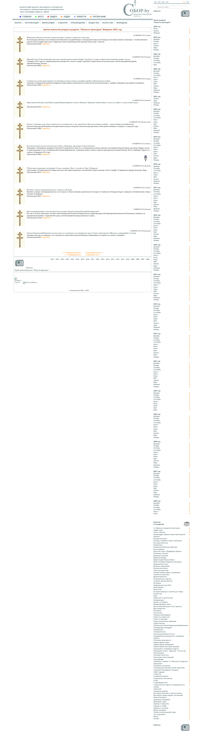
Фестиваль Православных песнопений (168, 695)
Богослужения (158, 549)
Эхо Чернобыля (159, 714)
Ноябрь (156, 41)
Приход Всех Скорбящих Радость (166, 649)
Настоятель (157, 613)
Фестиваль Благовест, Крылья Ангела (167, 693)
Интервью (157, 583)
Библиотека (157, 545)
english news (158, 530)
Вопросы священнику (161, 566)
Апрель (156, 31)
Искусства (107, 23)
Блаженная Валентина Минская (165, 547)
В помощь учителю (160, 553)
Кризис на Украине (160, 602)
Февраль (156, 33)
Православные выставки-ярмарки (166, 646)
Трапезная (157, 689)
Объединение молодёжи (162, 627)
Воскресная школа (160, 568)
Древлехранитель (160, 577)
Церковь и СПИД (159, 706)
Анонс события (159, 532)
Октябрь (156, 60)
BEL (156, 2)
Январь (156, 50)
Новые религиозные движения (164, 621)
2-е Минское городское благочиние (166, 528)
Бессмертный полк (160, 543)
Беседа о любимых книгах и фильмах (167, 541)
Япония (156, 718)
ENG (159, 2)
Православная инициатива (163, 644)
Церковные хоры (159, 702)
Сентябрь (157, 62)
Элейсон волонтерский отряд (164, 712)
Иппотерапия (158, 587)
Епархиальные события (162, 579)
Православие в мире (161, 642)
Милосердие (48, 23)
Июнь (155, 82)
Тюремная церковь (160, 691)
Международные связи (162, 604)
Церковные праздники (161, 699)
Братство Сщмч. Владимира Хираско (167, 551)
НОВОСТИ (81, 17)
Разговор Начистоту (161, 655)
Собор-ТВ (157, 674)
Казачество (157, 594)
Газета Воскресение (161, 570)
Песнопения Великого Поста (164, 634)
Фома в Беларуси (160, 697)
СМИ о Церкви (158, 672)
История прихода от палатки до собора (168, 592)
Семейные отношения (161, 666)
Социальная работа (160, 676)
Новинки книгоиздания (161, 615)
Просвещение (78, 23)
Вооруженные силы (160, 564)
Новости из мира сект (161, 617)
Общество (93, 23)
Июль (155, 28)
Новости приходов (160, 619)
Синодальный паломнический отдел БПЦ (169, 668)
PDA (188, 2)
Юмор (155, 716)
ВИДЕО (53, 17)
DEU (163, 2)
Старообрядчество (160, 682)
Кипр (155, 596)
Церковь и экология (160, 708)
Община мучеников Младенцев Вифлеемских (170, 625)
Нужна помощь (159, 623)
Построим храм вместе (162, 640)
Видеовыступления (160, 556)
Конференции (158, 600)
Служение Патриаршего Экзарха (165, 670)
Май (155, 65)
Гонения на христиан (161, 574)
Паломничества (159, 632)
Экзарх (18, 23)
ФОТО (41, 17)
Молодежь (122, 23)
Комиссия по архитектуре (163, 598)
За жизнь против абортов (162, 581)
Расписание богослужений (163, 657)
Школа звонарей (159, 710)
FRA (167, 2)
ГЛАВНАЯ (26, 17)
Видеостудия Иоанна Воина (163, 560)
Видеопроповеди (159, 558)
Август (156, 43)
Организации (32, 23)
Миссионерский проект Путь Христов (167, 606)
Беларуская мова (160, 538)
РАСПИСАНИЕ (99, 17)
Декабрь (156, 39)
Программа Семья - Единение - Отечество (169, 651)
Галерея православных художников (166, 572)
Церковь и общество (161, 704)
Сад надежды (158, 659)
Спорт (155, 680)
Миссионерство (159, 608)
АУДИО (67, 17)
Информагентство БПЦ (162, 585)
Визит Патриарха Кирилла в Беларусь (167, 562)
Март (155, 48)
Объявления (158, 630)
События (62, 23)
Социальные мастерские (162, 678)
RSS (184, 2)
